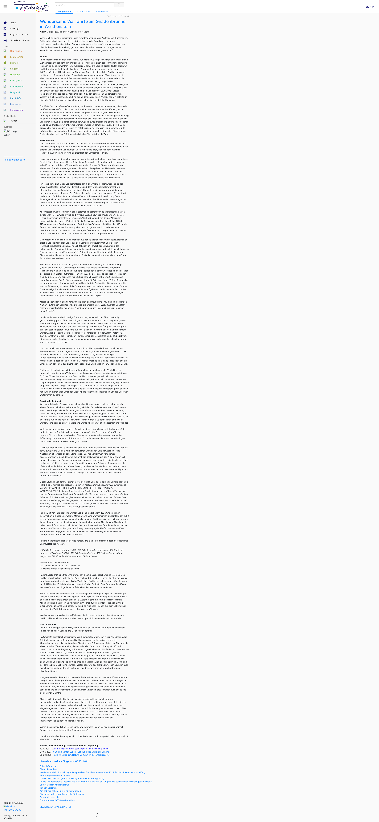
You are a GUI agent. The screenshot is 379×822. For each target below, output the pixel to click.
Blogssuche (64, 11)
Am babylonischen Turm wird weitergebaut (60, 791)
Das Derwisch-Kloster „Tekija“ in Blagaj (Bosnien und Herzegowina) (72, 778)
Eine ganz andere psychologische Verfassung (62, 794)
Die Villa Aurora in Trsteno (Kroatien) (57, 800)
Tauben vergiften (48, 788)
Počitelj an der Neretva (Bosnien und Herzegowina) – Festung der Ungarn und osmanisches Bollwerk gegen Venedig (96, 781)
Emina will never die (49, 797)
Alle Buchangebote (14, 159)
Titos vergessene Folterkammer (55, 775)
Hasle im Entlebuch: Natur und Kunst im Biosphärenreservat (81, 755)
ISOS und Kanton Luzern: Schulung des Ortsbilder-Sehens (81, 751)
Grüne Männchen (48, 766)
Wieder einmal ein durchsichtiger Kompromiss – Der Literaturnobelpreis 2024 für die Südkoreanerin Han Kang (92, 772)
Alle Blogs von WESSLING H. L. (57, 807)
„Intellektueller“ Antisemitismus (54, 784)
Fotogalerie (102, 11)
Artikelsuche (83, 11)
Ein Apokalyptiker (48, 769)
